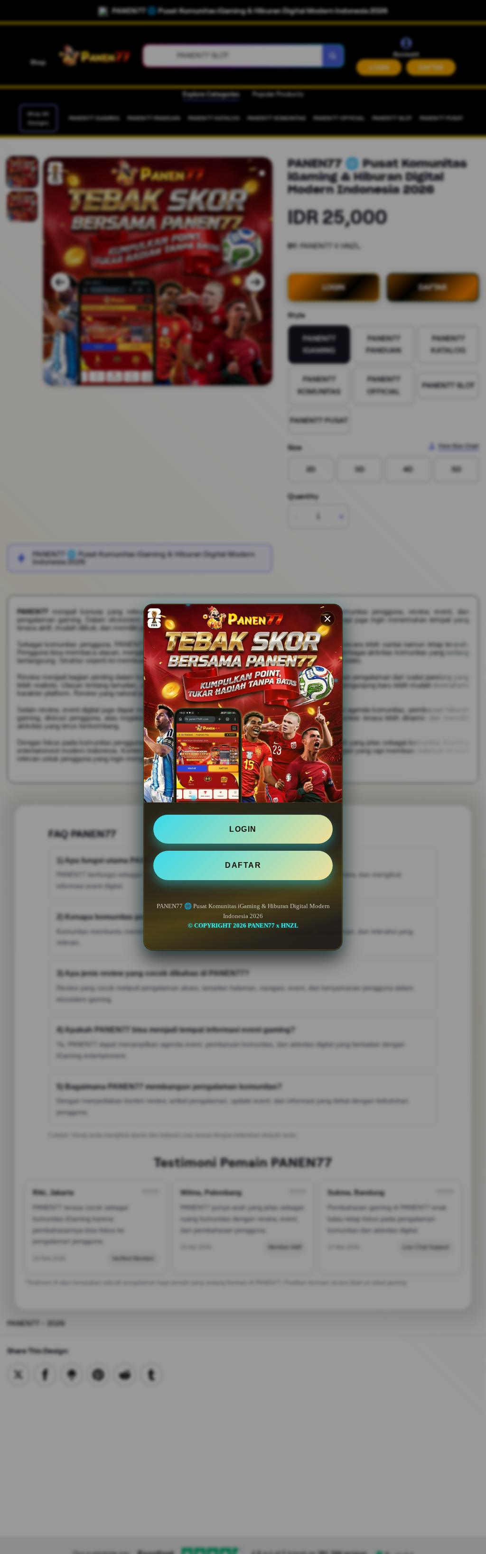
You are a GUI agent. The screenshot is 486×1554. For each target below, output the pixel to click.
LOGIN (243, 829)
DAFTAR (243, 865)
